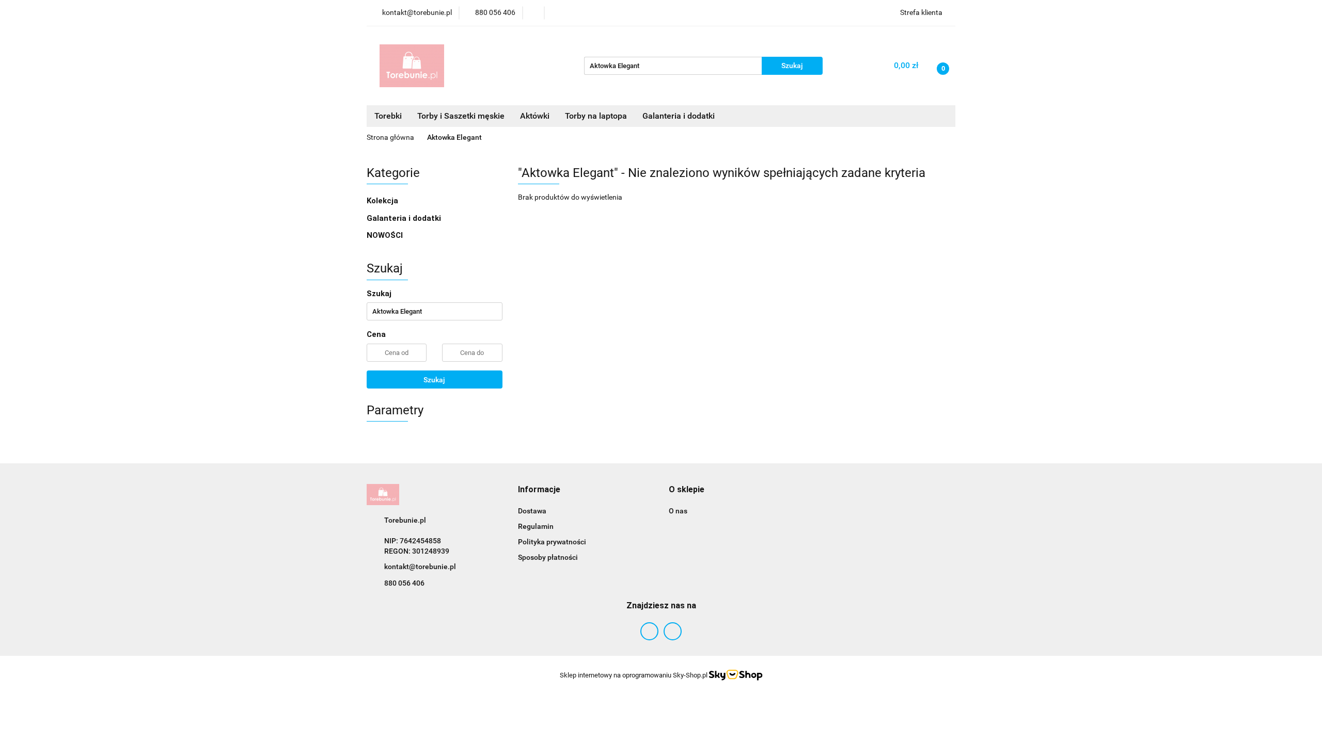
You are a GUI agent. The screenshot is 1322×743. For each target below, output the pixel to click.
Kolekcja (383, 200)
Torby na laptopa (596, 116)
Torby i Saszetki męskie (461, 116)
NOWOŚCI (385, 235)
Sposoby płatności (548, 557)
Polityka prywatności (552, 542)
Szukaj (434, 380)
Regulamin (536, 526)
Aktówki (534, 116)
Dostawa (532, 511)
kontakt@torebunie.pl (420, 566)
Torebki (388, 116)
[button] (539, 490)
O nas (678, 511)
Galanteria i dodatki (405, 218)
